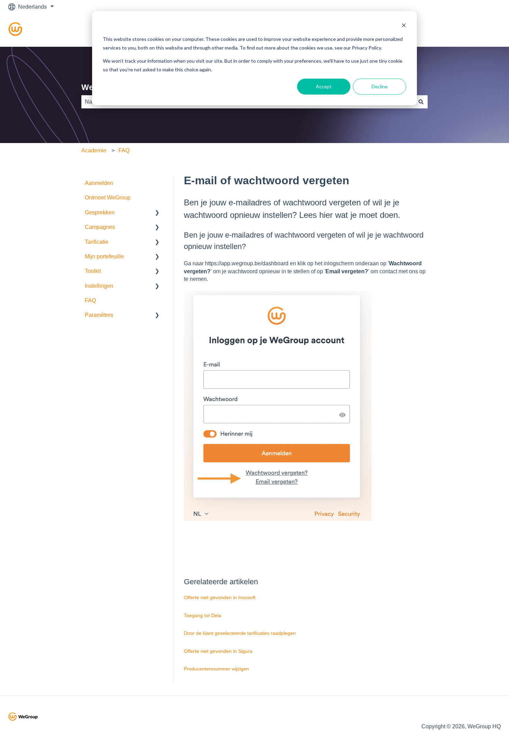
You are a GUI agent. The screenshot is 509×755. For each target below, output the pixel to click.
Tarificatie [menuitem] (96, 242)
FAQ (124, 150)
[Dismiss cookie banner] (403, 26)
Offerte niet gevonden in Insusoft (220, 597)
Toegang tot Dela (202, 615)
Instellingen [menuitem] (99, 286)
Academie (93, 150)
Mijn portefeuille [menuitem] (104, 256)
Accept (324, 86)
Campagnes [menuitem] (100, 227)
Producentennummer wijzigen (216, 669)
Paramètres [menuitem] (99, 315)
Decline (380, 86)
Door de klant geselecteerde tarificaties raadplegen (240, 633)
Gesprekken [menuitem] (100, 212)
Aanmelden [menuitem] (99, 183)
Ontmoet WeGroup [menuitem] (108, 198)
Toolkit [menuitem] (93, 271)
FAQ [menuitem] (90, 300)
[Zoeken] (421, 101)
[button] (157, 213)
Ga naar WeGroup (471, 30)
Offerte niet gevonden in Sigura (218, 651)
